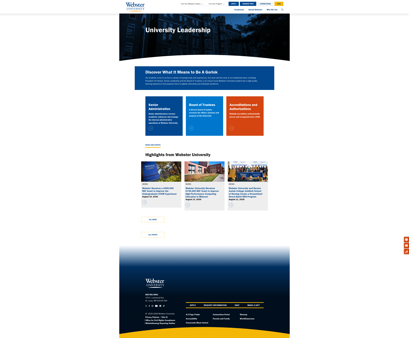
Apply (233, 4)
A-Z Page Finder (193, 314)
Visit (237, 305)
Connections (265, 4)
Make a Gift (253, 305)
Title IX (164, 317)
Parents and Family (221, 318)
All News (153, 219)
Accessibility (191, 318)
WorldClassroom (247, 318)
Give (279, 4)
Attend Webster (255, 9)
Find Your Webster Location (191, 4)
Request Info (248, 4)
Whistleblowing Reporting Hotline (160, 323)
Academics (239, 9)
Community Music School (197, 322)
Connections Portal (221, 314)
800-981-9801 (151, 294)
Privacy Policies (152, 317)
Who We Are (272, 9)
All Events (152, 235)
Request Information (215, 305)
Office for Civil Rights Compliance (160, 320)
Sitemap (243, 314)
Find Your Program (215, 4)
